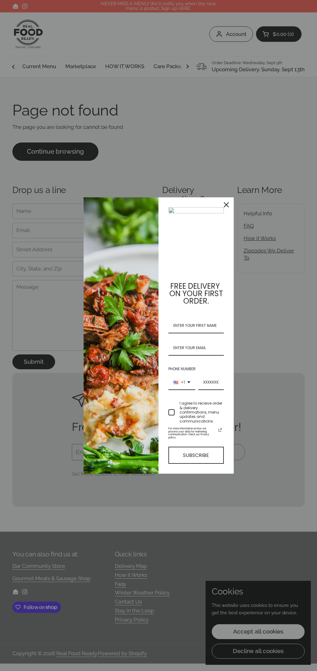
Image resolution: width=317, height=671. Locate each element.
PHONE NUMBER (182, 368)
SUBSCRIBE (196, 455)
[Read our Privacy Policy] (220, 430)
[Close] (226, 204)
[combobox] (181, 382)
